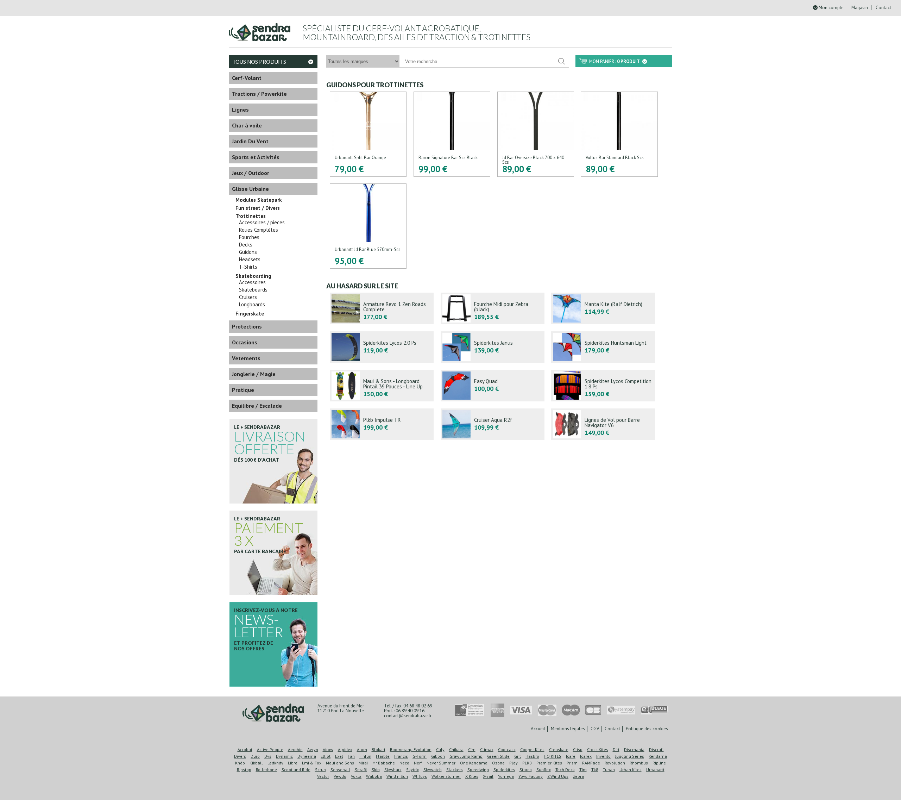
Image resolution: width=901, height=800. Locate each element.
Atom (362, 749)
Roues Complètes (258, 230)
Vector (323, 776)
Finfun (365, 756)
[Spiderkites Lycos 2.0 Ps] (382, 347)
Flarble (383, 756)
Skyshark (393, 769)
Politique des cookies (647, 729)
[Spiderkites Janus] (492, 347)
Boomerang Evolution (410, 749)
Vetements (246, 358)
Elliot (325, 756)
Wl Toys (419, 776)
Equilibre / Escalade (257, 405)
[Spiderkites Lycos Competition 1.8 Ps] (603, 385)
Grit (517, 756)
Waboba (374, 776)
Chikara (456, 749)
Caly (440, 749)
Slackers (454, 769)
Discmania (634, 749)
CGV (595, 729)
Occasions (244, 342)
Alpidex (345, 749)
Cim (471, 749)
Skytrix (412, 769)
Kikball (256, 762)
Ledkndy (275, 762)
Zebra (578, 776)
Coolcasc (507, 749)
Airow (328, 749)
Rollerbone (266, 769)
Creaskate (558, 749)
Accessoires (252, 282)
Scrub (320, 769)
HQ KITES (552, 756)
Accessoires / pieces (262, 222)
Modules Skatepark (258, 200)
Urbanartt (655, 769)
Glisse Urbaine (250, 188)
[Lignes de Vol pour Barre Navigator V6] (603, 424)
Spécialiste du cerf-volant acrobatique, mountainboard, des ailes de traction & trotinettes (416, 32)
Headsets (249, 259)
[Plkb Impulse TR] (382, 424)
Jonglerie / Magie (254, 373)
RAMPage (591, 762)
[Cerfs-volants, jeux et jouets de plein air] (273, 713)
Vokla (356, 776)
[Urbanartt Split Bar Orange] (368, 134)
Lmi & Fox (311, 762)
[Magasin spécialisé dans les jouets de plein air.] (259, 29)
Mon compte (831, 7)
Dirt (616, 749)
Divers (240, 756)
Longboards (252, 304)
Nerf (418, 762)
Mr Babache (383, 762)
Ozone (498, 762)
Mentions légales (568, 729)
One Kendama (473, 762)
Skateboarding (253, 276)
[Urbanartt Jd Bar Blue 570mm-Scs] (368, 226)
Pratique (243, 389)
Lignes (240, 109)
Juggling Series (629, 756)
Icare (570, 756)
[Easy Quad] (492, 385)
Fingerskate (249, 314)
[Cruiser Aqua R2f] (492, 424)
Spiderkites (504, 769)
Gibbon (438, 756)
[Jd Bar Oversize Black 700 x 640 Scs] (536, 134)
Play (513, 762)
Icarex (586, 756)
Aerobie (295, 749)
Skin (376, 769)
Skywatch (432, 769)
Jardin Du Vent (250, 141)
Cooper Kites (532, 749)
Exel (339, 756)
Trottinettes (250, 216)
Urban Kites (630, 769)
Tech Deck (565, 769)
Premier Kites (549, 762)
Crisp (577, 749)
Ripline (659, 762)
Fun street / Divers (257, 208)
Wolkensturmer (446, 776)
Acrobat (245, 749)
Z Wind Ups (557, 776)
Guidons (248, 252)
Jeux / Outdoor (250, 172)
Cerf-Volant (247, 77)
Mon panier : (614, 61)
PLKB (527, 762)
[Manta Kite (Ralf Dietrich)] (603, 308)
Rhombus (639, 762)
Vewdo (340, 776)
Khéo (240, 762)
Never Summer (441, 762)
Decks (245, 245)
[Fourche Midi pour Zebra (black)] (492, 308)
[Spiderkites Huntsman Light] (603, 347)
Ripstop (244, 769)
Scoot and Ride (296, 769)
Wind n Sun (397, 776)
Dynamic (284, 756)
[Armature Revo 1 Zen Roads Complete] (382, 308)
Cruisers (248, 297)
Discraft (656, 749)
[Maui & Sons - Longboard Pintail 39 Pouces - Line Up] (382, 385)
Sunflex (543, 769)
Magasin (859, 7)
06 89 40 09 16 (410, 711)
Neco (404, 762)
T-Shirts (248, 267)
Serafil (361, 769)
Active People (270, 749)
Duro (255, 756)
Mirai (363, 762)
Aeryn (312, 749)
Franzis (401, 756)
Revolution (615, 762)
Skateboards (253, 290)
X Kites (471, 776)
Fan (351, 756)
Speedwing (478, 769)
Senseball (340, 769)
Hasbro (532, 756)
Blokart (378, 749)
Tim (583, 769)
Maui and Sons (340, 762)
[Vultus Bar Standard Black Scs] (619, 134)
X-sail (488, 776)
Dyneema (306, 756)
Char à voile (247, 125)
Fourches (249, 237)
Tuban (609, 769)
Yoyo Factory (530, 776)
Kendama (658, 756)
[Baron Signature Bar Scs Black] (452, 134)
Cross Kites (597, 749)
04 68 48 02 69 (417, 706)
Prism (572, 762)
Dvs (267, 756)
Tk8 (594, 769)
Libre (292, 762)
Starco (525, 769)
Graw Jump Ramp (466, 756)
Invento (603, 756)
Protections (247, 326)
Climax (486, 749)
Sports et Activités (255, 157)
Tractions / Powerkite (259, 93)
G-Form (419, 756)
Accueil (538, 729)
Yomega (506, 776)
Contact (883, 7)
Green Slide (498, 756)
